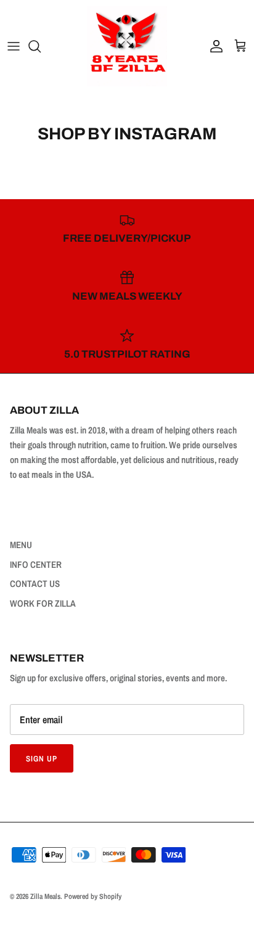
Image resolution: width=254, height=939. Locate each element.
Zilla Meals (45, 896)
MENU (21, 544)
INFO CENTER (36, 564)
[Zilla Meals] (127, 46)
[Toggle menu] (13, 46)
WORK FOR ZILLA (43, 603)
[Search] (40, 46)
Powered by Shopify (92, 896)
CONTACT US (35, 583)
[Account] (213, 46)
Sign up (41, 758)
